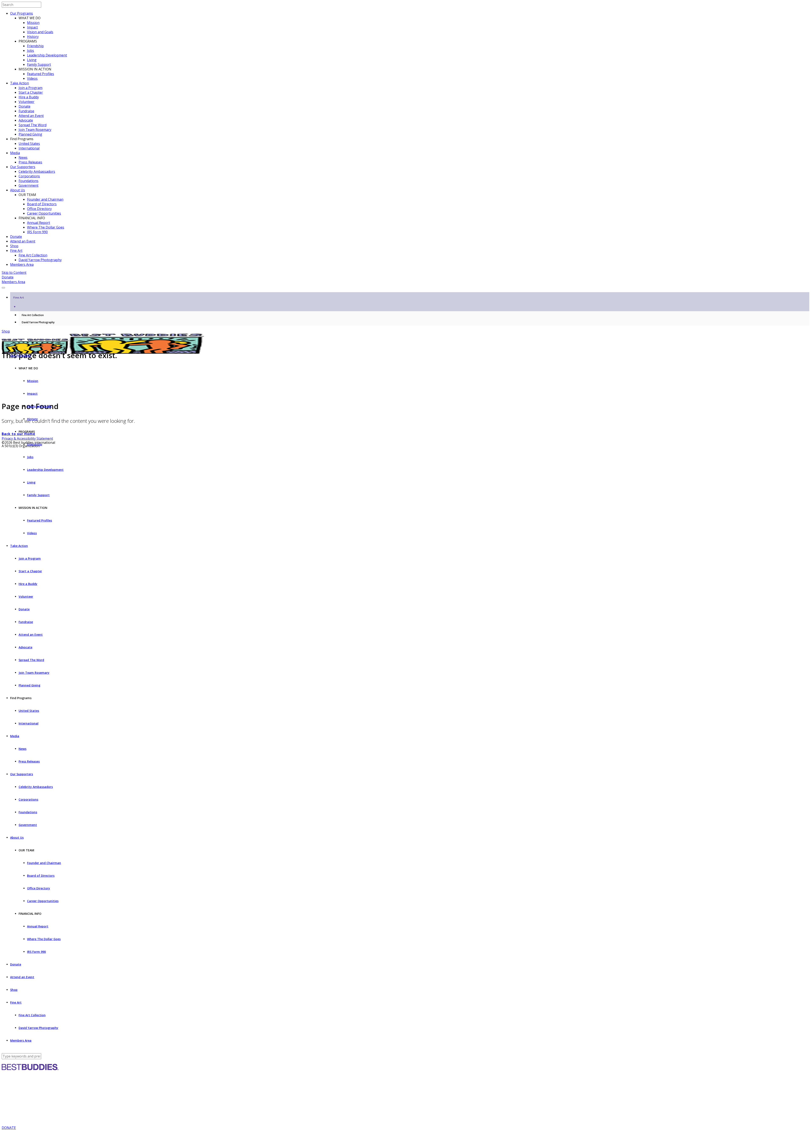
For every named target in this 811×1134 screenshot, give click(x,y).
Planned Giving (30, 134)
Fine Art (16, 250)
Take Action (19, 83)
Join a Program (30, 87)
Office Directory (39, 208)
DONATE (9, 1127)
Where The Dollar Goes (45, 227)
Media (15, 153)
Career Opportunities (44, 213)
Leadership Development (47, 55)
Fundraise (26, 111)
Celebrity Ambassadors (37, 171)
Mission (33, 22)
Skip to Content (14, 272)
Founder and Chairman (45, 199)
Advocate (26, 120)
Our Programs (21, 13)
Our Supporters (22, 166)
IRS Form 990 (37, 232)
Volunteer (26, 101)
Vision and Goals (40, 32)
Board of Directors (42, 204)
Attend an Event (31, 115)
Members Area (22, 264)
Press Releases (30, 162)
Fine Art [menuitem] (18, 302)
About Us (17, 190)
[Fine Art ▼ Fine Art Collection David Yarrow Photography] (405, 286)
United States (29, 143)
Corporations (29, 176)
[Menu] (3, 287)
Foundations (28, 180)
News (23, 157)
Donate (24, 106)
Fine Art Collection (33, 255)
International (29, 148)
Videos (32, 78)
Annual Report (38, 222)
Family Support (39, 64)
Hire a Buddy (29, 97)
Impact (32, 27)
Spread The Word (32, 125)
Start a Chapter (31, 92)
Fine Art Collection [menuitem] (33, 315)
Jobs (30, 50)
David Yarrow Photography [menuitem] (38, 322)
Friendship (35, 46)
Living (32, 60)
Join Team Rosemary (35, 129)
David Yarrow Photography (40, 259)
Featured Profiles (40, 73)
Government (28, 185)
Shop (14, 246)
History (33, 36)
